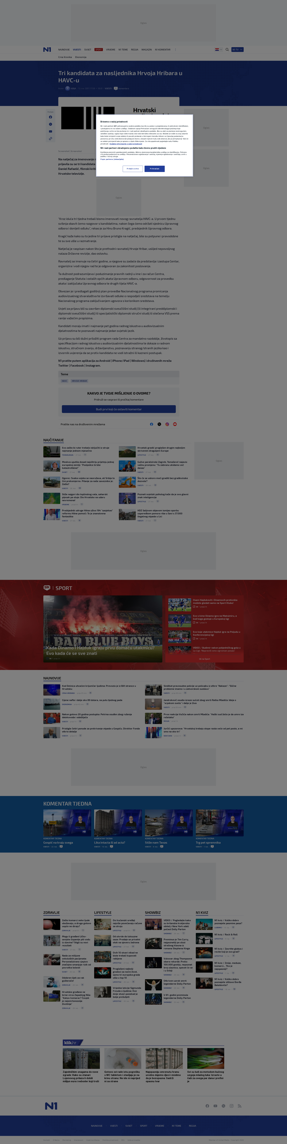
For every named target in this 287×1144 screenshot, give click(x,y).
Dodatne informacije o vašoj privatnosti (126, 144)
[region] (144, 145)
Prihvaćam (154, 169)
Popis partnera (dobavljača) (112, 159)
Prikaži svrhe (133, 169)
